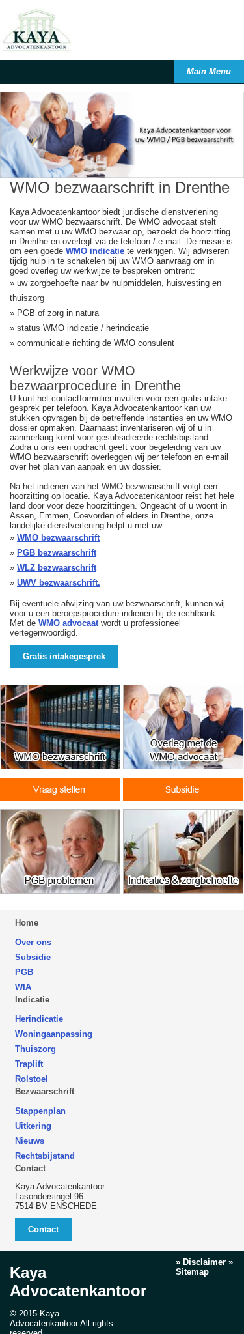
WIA (23, 987)
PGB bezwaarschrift (56, 553)
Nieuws (29, 1141)
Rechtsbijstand (45, 1156)
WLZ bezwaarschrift (56, 568)
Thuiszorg (35, 1049)
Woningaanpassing (53, 1034)
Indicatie (32, 999)
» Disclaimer (201, 1262)
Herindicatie (39, 1019)
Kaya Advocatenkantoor (78, 1281)
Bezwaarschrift (44, 1091)
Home (26, 923)
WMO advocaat (68, 623)
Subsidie (33, 957)
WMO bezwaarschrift (58, 538)
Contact (30, 1168)
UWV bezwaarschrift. (58, 583)
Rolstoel (31, 1079)
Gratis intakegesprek (64, 656)
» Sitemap (204, 1267)
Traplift (29, 1064)
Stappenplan (40, 1111)
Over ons (33, 942)
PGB (24, 972)
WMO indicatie (95, 251)
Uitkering (33, 1126)
